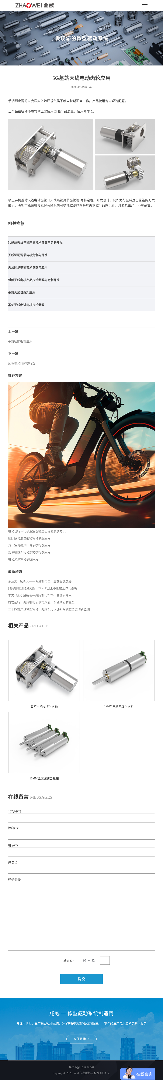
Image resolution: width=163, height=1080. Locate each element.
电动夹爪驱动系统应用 (23, 559)
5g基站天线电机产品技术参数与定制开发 (35, 242)
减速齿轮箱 (137, 200)
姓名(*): (13, 828)
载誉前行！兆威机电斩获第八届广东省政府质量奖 (41, 602)
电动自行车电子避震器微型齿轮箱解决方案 (37, 531)
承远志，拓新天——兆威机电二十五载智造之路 (40, 581)
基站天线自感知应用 (21, 292)
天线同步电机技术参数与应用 (27, 267)
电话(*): (13, 845)
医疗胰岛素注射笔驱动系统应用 (29, 538)
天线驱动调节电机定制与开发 (27, 255)
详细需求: (14, 879)
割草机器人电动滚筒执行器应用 (29, 552)
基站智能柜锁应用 (20, 341)
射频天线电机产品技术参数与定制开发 (33, 280)
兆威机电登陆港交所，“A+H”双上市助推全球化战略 (42, 588)
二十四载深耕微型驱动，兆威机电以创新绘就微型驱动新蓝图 (49, 609)
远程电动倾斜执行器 (21, 363)
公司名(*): (15, 811)
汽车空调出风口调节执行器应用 (29, 545)
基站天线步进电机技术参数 (26, 304)
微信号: (13, 862)
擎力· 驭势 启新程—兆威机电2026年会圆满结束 (40, 595)
